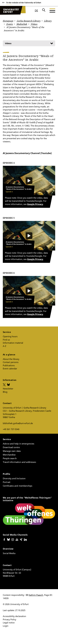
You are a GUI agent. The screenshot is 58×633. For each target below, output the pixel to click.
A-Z (4, 346)
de (36, 10)
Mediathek (21, 24)
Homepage (8, 20)
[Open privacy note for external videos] (29, 180)
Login (5, 625)
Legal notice (8, 622)
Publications (9, 365)
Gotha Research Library (28, 20)
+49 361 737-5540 (11, 429)
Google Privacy (35, 204)
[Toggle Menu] (52, 10)
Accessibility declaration (14, 616)
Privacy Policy (9, 619)
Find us (6, 339)
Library (48, 20)
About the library (11, 359)
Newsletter (8, 388)
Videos (33, 24)
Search (43, 10)
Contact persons (10, 362)
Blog (5, 391)
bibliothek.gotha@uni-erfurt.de (18, 423)
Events (9, 24)
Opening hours (10, 336)
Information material (13, 342)
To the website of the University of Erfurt (23, 2)
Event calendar (10, 368)
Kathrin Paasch (36, 595)
